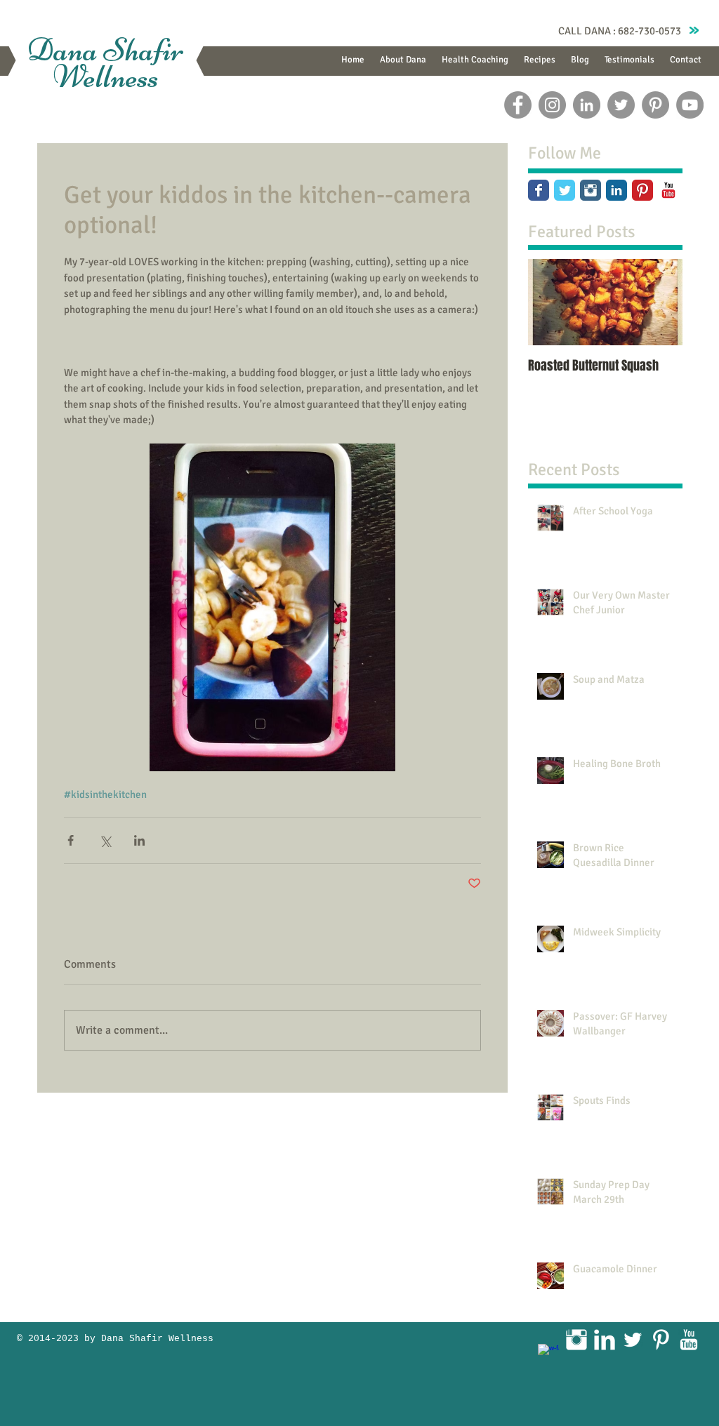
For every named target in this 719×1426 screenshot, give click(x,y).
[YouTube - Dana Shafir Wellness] (690, 105)
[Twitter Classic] (564, 190)
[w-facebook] (548, 1354)
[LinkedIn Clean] (604, 1339)
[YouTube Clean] (688, 1339)
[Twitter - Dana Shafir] (621, 105)
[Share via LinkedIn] (139, 840)
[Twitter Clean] (632, 1339)
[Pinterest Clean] (660, 1339)
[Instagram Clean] (576, 1339)
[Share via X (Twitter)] (105, 840)
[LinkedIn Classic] (616, 190)
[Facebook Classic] (538, 190)
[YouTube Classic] (668, 190)
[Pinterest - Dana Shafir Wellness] (655, 105)
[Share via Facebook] (70, 840)
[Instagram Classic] (590, 190)
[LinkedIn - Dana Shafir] (586, 105)
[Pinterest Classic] (642, 190)
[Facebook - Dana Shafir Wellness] (518, 105)
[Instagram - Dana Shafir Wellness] (552, 105)
